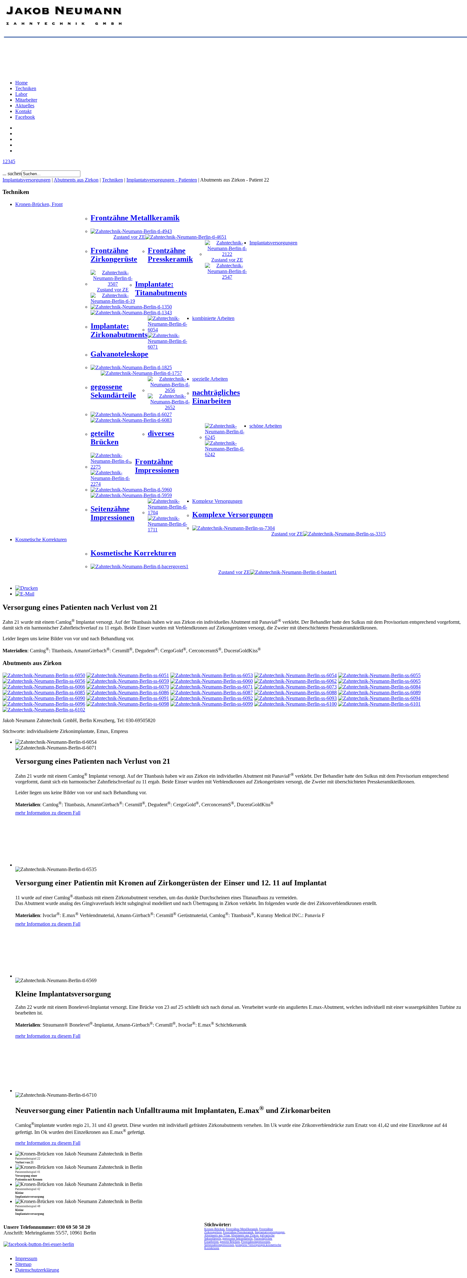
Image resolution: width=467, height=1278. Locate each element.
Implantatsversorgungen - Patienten (161, 180)
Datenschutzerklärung (37, 1270)
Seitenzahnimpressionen (219, 1245)
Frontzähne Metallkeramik (242, 1229)
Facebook (25, 117)
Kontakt (23, 111)
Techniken (25, 88)
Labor (21, 94)
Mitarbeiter (26, 100)
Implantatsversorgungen (27, 180)
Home (21, 82)
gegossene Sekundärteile (237, 1238)
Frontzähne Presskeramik (238, 1232)
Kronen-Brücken (214, 1229)
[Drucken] (26, 588)
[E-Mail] (24, 593)
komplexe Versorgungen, (250, 1245)
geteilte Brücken (230, 1241)
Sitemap (23, 1264)
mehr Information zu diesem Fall (47, 812)
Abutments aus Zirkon (76, 180)
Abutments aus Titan (217, 1235)
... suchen (12, 173)
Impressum (26, 1258)
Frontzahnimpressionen (255, 1241)
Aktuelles (24, 105)
